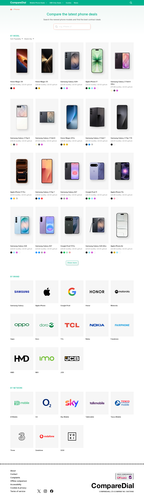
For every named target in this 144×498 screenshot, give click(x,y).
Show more (72, 263)
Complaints (15, 478)
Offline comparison (18, 481)
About (13, 471)
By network (16, 388)
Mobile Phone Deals (37, 3)
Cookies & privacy (18, 488)
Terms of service (17, 491)
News (76, 3)
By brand (14, 277)
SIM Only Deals (55, 3)
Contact (13, 474)
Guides (68, 3)
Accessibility (15, 484)
